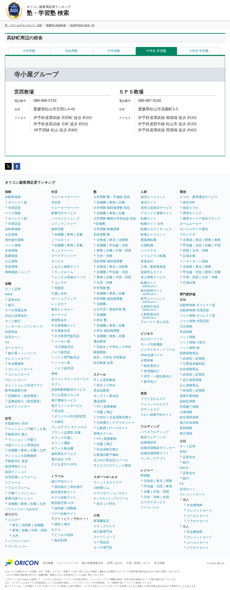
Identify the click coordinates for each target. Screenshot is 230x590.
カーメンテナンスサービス (70, 379)
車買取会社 (59, 320)
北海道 (101, 240)
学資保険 (11, 266)
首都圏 (13, 450)
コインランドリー (63, 223)
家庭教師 (99, 352)
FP (99, 406)
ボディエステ (150, 409)
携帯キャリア (192, 213)
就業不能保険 (189, 396)
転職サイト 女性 (152, 223)
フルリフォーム (19, 488)
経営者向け (151, 365)
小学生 (126, 347)
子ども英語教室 (104, 380)
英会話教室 (101, 390)
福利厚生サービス (63, 454)
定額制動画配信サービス (68, 389)
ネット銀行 (13, 321)
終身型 (187, 358)
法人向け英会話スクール (110, 460)
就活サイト (148, 202)
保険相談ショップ (17, 272)
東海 (24, 450)
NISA (8, 294)
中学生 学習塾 (156, 51)
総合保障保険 (189, 417)
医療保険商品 (189, 353)
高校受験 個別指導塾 (108, 261)
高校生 (101, 347)
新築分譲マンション (19, 498)
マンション (16, 429)
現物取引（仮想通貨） (24, 396)
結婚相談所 (148, 442)
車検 (54, 373)
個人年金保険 (189, 422)
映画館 (145, 475)
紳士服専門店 (102, 531)
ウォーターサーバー (65, 197)
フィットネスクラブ (107, 482)
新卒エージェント (153, 300)
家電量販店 (101, 521)
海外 (67, 524)
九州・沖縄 (104, 256)
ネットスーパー (62, 250)
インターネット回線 (194, 261)
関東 (169, 481)
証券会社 (14, 299)
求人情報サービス (153, 277)
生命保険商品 (189, 369)
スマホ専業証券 (16, 310)
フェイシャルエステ (155, 404)
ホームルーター (191, 223)
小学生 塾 (100, 320)
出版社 (59, 421)
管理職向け (151, 371)
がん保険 (11, 261)
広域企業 (189, 256)
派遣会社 (147, 261)
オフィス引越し (62, 437)
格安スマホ (191, 207)
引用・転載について (138, 563)
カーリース (59, 314)
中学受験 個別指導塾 (108, 299)
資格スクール (102, 433)
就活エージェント (153, 197)
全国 (166, 497)
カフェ (56, 384)
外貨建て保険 (189, 406)
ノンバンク (28, 353)
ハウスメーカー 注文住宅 (21, 509)
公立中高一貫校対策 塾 (109, 309)
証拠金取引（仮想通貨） (25, 401)
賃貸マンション (16, 472)
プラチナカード (198, 521)
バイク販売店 (60, 352)
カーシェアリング (63, 299)
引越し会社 (59, 293)
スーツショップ (104, 537)
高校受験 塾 (101, 234)
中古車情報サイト (63, 325)
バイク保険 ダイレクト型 (197, 315)
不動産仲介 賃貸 (16, 461)
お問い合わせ (115, 563)
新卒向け (150, 381)
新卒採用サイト (152, 292)
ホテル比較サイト (63, 497)
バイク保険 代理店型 (194, 321)
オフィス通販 (60, 443)
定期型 (200, 358)
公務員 (101, 428)
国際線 (71, 508)
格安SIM (189, 202)
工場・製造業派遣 (153, 266)
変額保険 (186, 428)
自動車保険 (13, 197)
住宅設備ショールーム (20, 477)
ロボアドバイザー (17, 406)
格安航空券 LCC (62, 503)
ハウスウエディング (155, 432)
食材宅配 (57, 229)
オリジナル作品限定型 (70, 416)
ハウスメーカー (19, 541)
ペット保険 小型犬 (193, 342)
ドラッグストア (104, 526)
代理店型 (14, 207)
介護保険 (186, 412)
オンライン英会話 (106, 396)
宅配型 (59, 288)
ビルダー (14, 519)
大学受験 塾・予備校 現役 (111, 197)
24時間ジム (101, 488)
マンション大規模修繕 (20, 455)
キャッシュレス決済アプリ (24, 385)
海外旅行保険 (14, 240)
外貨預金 (11, 332)
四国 (186, 250)
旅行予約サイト (62, 481)
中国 (217, 245)
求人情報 (159, 563)
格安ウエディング (153, 437)
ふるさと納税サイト (65, 266)
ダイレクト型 (17, 202)
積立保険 (186, 433)
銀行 (11, 305)
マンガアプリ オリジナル (69, 427)
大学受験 (29, 51)
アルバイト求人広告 (155, 322)
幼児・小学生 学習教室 (109, 357)
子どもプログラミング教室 (112, 465)
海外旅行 (76, 487)
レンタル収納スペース (70, 277)
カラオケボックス (153, 502)
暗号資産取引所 (16, 390)
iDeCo (184, 468)
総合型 (59, 411)
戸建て (31, 429)
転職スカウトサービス (156, 229)
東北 (15, 525)
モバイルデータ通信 (194, 229)
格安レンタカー (62, 309)
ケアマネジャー (123, 422)
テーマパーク (150, 507)
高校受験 (71, 51)
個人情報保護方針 (92, 563)
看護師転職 (148, 240)
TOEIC (101, 417)
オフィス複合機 (62, 448)
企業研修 (147, 360)
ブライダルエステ (153, 399)
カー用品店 (101, 542)
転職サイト (148, 218)
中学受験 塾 (101, 288)
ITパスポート (118, 428)
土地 (43, 429)
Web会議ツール (152, 355)
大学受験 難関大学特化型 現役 (114, 218)
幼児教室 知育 (103, 363)
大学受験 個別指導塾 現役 (111, 207)
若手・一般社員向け (158, 376)
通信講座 (99, 401)
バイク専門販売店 (67, 357)
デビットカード (16, 380)
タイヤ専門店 (102, 547)
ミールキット (60, 240)
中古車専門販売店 (67, 336)
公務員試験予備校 (106, 454)
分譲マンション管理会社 (22, 445)
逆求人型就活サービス (156, 207)
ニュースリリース (67, 563)
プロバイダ (187, 234)
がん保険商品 (189, 385)
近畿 (33, 450)
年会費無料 (16, 363)
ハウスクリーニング (65, 218)
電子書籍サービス (63, 400)
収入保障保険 (192, 380)
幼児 (100, 385)
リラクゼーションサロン (110, 493)
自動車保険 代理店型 (194, 310)
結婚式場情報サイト (155, 453)
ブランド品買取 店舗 (65, 432)
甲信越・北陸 (118, 245)
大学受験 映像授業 (106, 229)
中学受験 (114, 51)
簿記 (109, 412)
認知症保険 (187, 401)
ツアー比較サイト (63, 513)
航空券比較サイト (63, 492)
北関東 (26, 525)
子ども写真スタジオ (65, 395)
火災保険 (11, 234)
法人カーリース (152, 339)
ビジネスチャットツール (158, 349)
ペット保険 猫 (189, 348)
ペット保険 (13, 245)
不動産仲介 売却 (16, 423)
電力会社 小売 (61, 459)
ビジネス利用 (63, 535)
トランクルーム (62, 272)
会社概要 (48, 563)
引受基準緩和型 (194, 363)
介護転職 (147, 245)
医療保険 (11, 256)
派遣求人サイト (152, 272)
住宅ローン (13, 337)
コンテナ (60, 282)
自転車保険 (13, 229)
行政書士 (103, 422)
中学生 (114, 347)
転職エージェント (153, 234)
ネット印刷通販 (152, 344)
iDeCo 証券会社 (16, 315)
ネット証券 (13, 289)
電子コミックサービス (67, 405)
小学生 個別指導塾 (106, 330)
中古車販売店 (60, 330)
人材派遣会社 (150, 315)
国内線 (59, 508)
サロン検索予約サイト (156, 414)
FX (7, 342)
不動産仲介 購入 (16, 434)
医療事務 (110, 406)
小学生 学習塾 (199, 51)
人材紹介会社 (150, 308)
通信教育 (99, 341)
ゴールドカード (19, 374)
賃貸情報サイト (16, 466)
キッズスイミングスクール (110, 498)
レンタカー (59, 304)
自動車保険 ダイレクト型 (197, 305)
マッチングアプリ (153, 458)
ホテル (56, 529)
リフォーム (13, 482)
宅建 (100, 412)
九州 (43, 450)
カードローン (14, 348)
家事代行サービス (63, 213)
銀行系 (13, 353)
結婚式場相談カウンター (158, 448)
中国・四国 (39, 530)
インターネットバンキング (24, 326)
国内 (57, 524)
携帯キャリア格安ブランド (202, 218)
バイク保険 (13, 213)
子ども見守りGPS (64, 464)
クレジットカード (17, 358)
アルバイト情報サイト (156, 213)
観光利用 (60, 540)
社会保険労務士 (120, 417)
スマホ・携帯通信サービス (198, 197)
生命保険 (11, 250)
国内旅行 (60, 487)
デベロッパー (17, 546)
